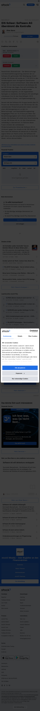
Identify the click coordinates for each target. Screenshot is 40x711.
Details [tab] (20, 336)
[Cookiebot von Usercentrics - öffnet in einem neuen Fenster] (30, 331)
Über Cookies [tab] (32, 336)
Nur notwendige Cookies (20, 378)
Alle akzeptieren (20, 368)
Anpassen (19, 373)
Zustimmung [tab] (7, 336)
